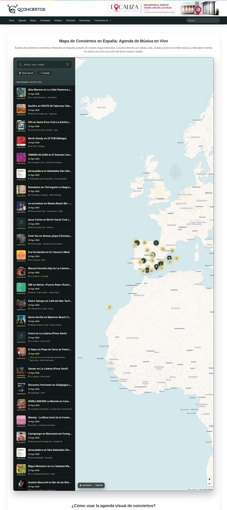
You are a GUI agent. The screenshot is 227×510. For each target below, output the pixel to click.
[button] (169, 259)
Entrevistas (84, 20)
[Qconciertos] (26, 8)
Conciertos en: (102, 20)
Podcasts (70, 20)
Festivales (45, 20)
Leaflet (193, 489)
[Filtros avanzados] (67, 65)
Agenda (22, 20)
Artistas (58, 20)
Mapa (33, 20)
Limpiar (46, 73)
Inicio (11, 20)
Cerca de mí (27, 73)
